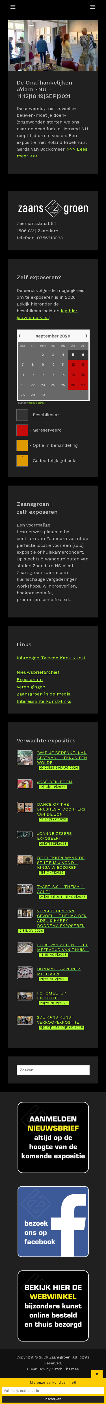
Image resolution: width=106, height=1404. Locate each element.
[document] (53, 397)
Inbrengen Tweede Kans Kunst (51, 657)
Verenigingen (31, 687)
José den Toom (55, 784)
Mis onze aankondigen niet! (53, 1382)
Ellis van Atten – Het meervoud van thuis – (63, 949)
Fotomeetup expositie (52, 998)
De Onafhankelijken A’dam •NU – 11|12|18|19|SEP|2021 (44, 89)
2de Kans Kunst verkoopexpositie (60, 1022)
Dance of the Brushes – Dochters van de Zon (61, 811)
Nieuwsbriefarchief (38, 672)
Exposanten (30, 679)
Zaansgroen (60, 1357)
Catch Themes (65, 1369)
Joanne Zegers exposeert (54, 838)
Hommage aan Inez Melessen (59, 974)
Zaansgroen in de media (44, 694)
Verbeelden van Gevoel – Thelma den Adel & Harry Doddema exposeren (53, 921)
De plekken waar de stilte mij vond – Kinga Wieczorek (61, 865)
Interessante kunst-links (44, 701)
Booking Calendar (37, 403)
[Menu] (13, 7)
